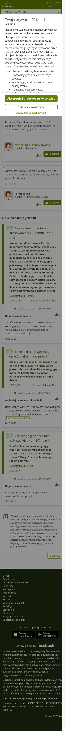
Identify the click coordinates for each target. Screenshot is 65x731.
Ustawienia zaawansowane (31, 113)
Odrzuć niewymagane (31, 107)
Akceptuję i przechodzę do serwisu (31, 98)
